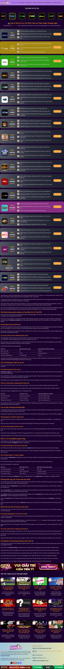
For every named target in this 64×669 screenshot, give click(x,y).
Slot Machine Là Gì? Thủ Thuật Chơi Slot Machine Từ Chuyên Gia (56, 610)
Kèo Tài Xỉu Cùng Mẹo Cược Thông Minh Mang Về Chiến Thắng (8, 588)
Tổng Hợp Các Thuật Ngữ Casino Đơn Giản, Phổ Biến (8, 631)
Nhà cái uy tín (15, 2)
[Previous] (3, 567)
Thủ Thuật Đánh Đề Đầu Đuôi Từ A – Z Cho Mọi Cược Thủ (56, 588)
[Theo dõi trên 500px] (18, 663)
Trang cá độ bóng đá (38, 2)
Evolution (39, 520)
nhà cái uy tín (14, 25)
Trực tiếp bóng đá (48, 2)
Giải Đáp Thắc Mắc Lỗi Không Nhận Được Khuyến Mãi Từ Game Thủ (24, 610)
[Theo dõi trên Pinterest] (14, 663)
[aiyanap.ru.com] (5, 3)
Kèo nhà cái (22, 2)
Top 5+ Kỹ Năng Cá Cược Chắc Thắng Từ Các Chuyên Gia (56, 631)
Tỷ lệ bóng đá (28, 2)
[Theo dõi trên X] (11, 663)
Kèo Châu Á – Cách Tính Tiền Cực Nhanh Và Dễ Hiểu (40, 588)
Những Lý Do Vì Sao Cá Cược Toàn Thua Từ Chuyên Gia (40, 631)
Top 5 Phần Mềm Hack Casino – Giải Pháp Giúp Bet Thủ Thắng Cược (24, 631)
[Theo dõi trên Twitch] (21, 663)
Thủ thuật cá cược (57, 2)
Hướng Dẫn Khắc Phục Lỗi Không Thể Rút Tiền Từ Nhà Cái (40, 610)
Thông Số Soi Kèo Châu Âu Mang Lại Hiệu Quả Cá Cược (24, 588)
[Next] (60, 567)
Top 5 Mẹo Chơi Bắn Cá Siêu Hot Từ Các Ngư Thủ (8, 609)
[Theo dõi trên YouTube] (16, 663)
